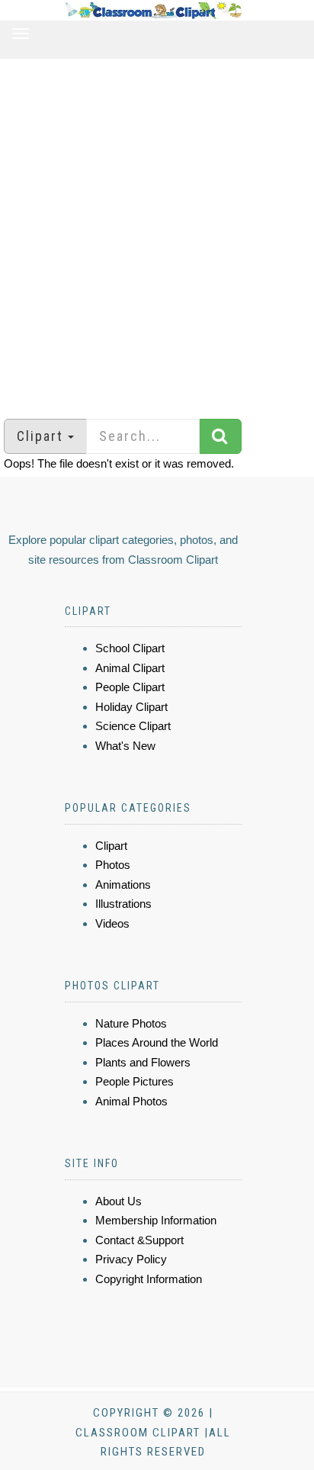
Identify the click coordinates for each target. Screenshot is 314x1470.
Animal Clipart (130, 667)
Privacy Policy (131, 1259)
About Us (118, 1201)
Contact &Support (139, 1240)
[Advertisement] (157, 231)
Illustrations (123, 903)
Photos (112, 864)
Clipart (111, 845)
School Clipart (130, 648)
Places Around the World (156, 1042)
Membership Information (155, 1220)
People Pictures (134, 1081)
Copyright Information (148, 1278)
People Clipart (130, 686)
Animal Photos (131, 1101)
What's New (125, 745)
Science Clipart (133, 725)
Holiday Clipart (131, 706)
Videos (112, 923)
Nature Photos (131, 1023)
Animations (123, 884)
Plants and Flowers (143, 1062)
